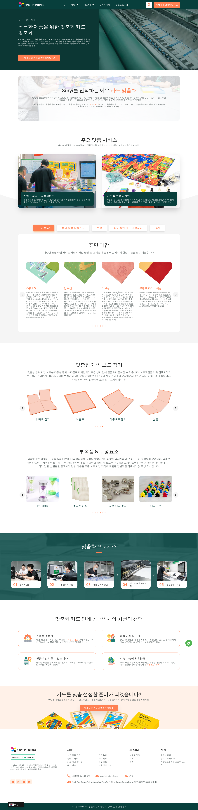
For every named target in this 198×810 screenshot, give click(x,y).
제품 (70, 750)
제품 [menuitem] (73, 4)
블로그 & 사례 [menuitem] (122, 4)
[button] (92, 326)
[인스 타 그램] (18, 781)
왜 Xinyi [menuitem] (87, 4)
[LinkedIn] (29, 781)
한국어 (17, 805)
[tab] (43, 228)
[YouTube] (23, 781)
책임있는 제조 (153, 664)
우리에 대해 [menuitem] (105, 4)
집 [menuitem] (64, 4)
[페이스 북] (12, 781)
